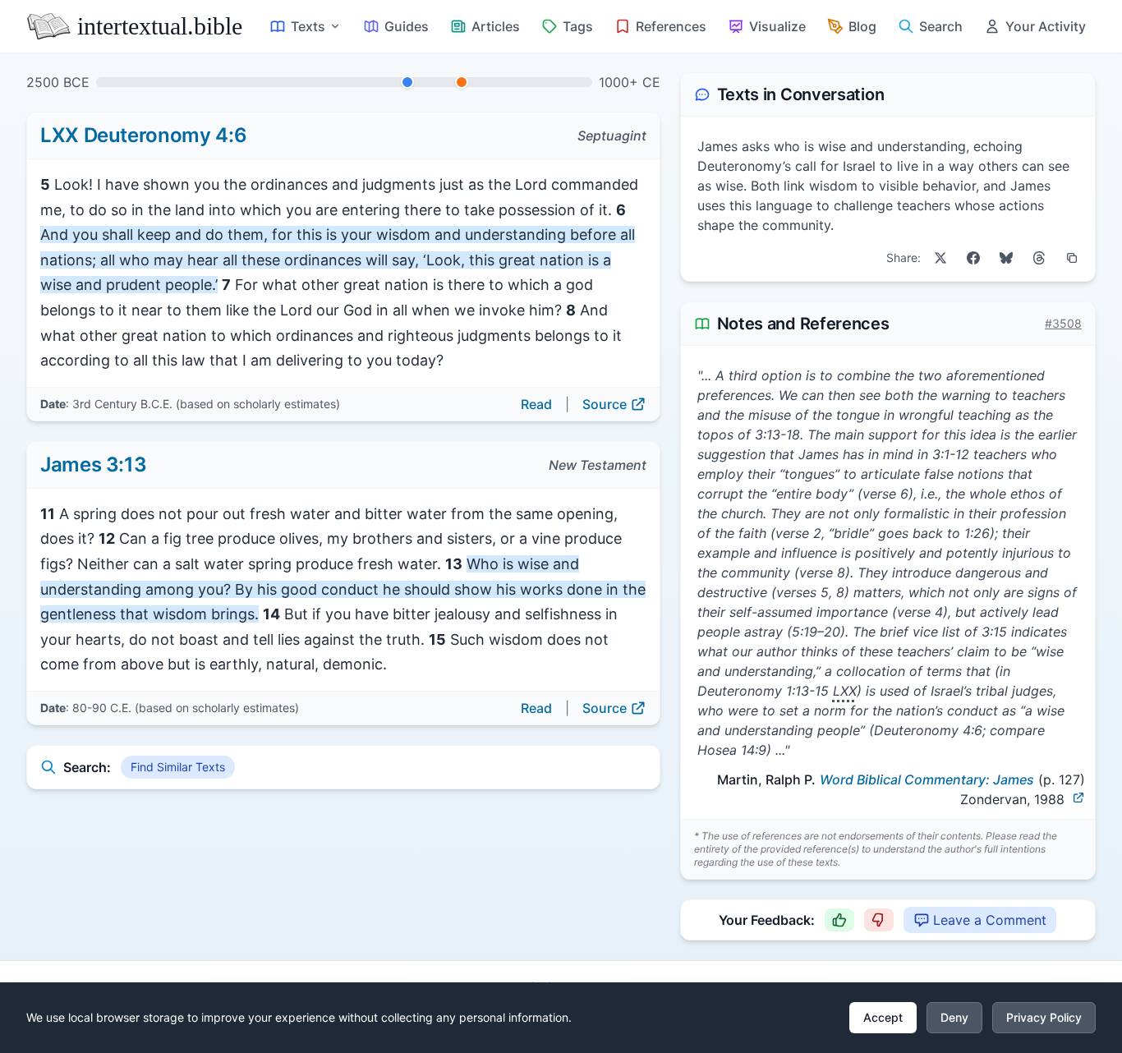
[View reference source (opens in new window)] (1078, 797)
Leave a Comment (989, 920)
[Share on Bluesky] (1006, 258)
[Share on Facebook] (973, 258)
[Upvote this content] (839, 919)
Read (536, 404)
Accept (883, 1017)
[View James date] (461, 82)
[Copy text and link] (1072, 258)
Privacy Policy (1044, 1017)
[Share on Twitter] (940, 258)
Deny (954, 1017)
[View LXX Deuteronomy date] (407, 82)
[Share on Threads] (1039, 258)
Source (604, 404)
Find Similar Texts (178, 767)
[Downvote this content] (879, 919)
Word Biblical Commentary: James (927, 779)
